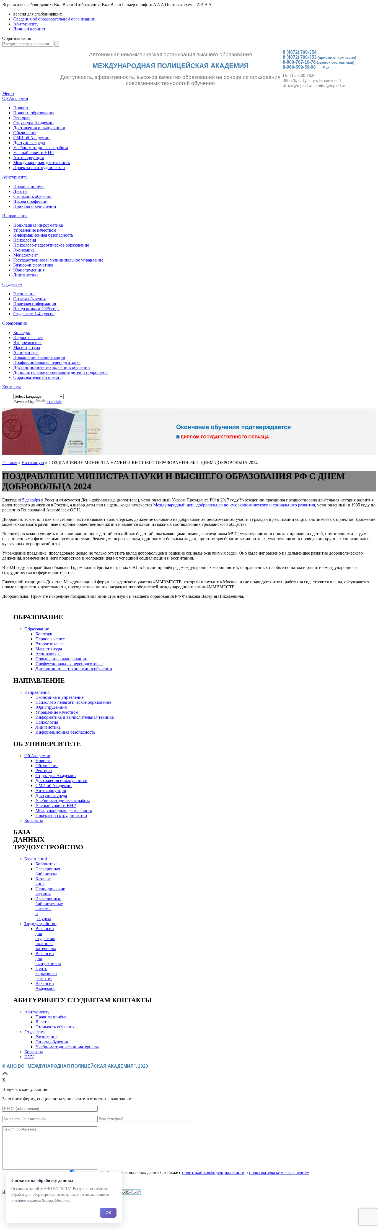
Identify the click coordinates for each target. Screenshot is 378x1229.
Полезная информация (34, 303)
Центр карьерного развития (46, 973)
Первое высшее (28, 337)
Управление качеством (34, 230)
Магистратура (26, 347)
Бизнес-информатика (33, 265)
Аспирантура (25, 352)
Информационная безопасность (43, 235)
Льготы (20, 191)
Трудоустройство (40, 923)
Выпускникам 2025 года (36, 308)
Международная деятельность (41, 162)
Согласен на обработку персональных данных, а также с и (191, 1172)
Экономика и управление (59, 697)
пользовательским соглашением (279, 1172)
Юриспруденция (29, 270)
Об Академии (15, 98)
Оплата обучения (29, 298)
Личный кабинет (29, 29)
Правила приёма (29, 186)
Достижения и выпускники (39, 127)
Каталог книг (43, 881)
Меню (8, 93)
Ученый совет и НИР (33, 152)
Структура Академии (33, 122)
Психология (24, 240)
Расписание (24, 293)
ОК (108, 1212)
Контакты (11, 386)
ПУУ (29, 1056)
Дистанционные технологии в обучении (51, 367)
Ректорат (21, 117)
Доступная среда (29, 142)
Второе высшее (27, 342)
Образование (14, 323)
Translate (54, 401)
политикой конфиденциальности (213, 1172)
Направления (14, 215)
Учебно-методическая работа (40, 147)
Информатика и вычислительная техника (74, 717)
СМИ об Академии (31, 137)
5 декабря (31, 500)
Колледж (21, 332)
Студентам (12, 284)
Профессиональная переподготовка (47, 362)
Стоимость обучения (32, 196)
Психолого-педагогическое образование (51, 245)
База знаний (35, 859)
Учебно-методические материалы (67, 1046)
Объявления (24, 132)
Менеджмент (25, 255)
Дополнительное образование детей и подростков (60, 372)
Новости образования (33, 112)
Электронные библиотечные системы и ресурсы (49, 908)
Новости (21, 107)
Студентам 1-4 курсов (34, 313)
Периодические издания (50, 891)
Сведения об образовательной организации (54, 19)
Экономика (24, 250)
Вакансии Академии (45, 986)
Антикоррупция (28, 157)
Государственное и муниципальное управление (58, 260)
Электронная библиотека (47, 871)
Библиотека (46, 863)
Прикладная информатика (38, 225)
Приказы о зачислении (34, 206)
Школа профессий (30, 201)
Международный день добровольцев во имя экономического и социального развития (234, 505)
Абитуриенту (25, 24)
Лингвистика (25, 275)
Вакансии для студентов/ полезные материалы (45, 938)
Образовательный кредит (37, 377)
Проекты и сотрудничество (39, 167)
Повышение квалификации (39, 357)
